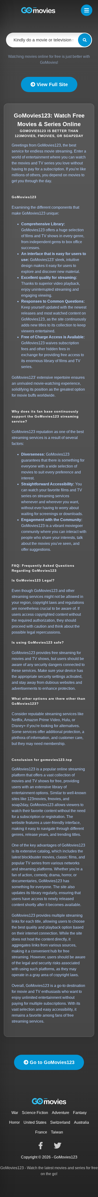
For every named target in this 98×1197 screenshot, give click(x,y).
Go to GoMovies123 (51, 1062)
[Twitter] (57, 1145)
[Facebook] (40, 1145)
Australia (81, 1122)
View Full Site (51, 84)
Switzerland (60, 1122)
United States (35, 1122)
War (14, 1113)
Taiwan (57, 1132)
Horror (14, 1122)
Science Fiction (35, 1113)
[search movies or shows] (84, 40)
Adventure (60, 1113)
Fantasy (80, 1113)
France (41, 1132)
